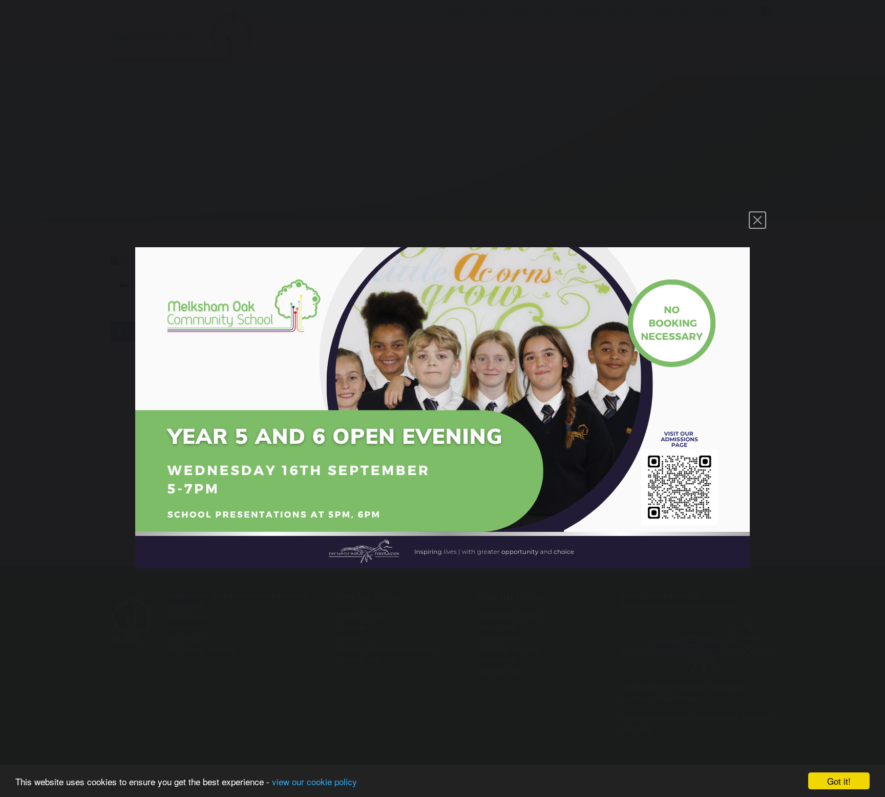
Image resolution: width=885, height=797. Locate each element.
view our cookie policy (314, 781)
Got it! (839, 780)
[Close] (757, 220)
